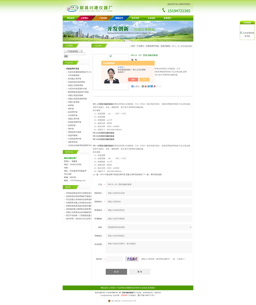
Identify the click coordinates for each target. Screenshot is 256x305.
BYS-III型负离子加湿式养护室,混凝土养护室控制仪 (121, 175)
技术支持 (135, 18)
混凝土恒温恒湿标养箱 (77, 99)
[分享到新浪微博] (145, 86)
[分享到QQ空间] (142, 86)
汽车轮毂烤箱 (73, 75)
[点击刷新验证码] (132, 259)
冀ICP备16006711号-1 (146, 295)
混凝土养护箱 (73, 119)
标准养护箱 (72, 112)
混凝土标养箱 (73, 102)
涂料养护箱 (72, 142)
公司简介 (112, 288)
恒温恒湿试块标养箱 (76, 82)
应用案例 (128, 288)
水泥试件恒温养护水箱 (77, 89)
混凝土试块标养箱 (75, 85)
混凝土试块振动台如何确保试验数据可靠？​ (84, 212)
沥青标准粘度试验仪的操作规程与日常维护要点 (85, 206)
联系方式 (69, 152)
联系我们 (187, 4)
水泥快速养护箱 (74, 139)
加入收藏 (179, 4)
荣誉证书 (119, 18)
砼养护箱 (72, 125)
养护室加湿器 (156, 175)
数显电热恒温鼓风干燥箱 (78, 92)
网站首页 (71, 18)
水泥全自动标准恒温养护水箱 (80, 145)
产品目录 (69, 63)
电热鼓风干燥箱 (74, 132)
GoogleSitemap (106, 295)
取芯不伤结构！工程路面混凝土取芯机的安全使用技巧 (88, 216)
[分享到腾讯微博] (148, 86)
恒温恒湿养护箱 (74, 122)
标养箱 (71, 105)
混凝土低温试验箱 (75, 95)
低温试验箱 (72, 135)
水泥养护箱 (72, 115)
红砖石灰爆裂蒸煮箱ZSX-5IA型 (81, 72)
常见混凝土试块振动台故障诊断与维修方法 (84, 199)
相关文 (68, 187)
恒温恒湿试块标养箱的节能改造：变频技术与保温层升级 (89, 196)
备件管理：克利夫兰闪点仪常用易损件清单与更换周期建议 (90, 219)
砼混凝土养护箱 (74, 79)
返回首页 (171, 4)
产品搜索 (69, 46)
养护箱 (71, 109)
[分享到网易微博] (154, 86)
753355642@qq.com (77, 181)
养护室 (71, 129)
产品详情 (103, 18)
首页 (133, 46)
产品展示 (140, 46)
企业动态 (151, 18)
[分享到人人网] (151, 86)
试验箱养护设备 (152, 46)
